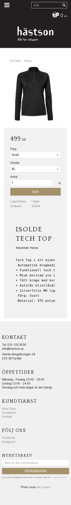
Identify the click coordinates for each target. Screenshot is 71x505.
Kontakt (7, 416)
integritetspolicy (58, 477)
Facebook (8, 437)
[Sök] (64, 5)
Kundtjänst (9, 412)
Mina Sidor (9, 408)
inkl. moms (43, 487)
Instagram (8, 442)
